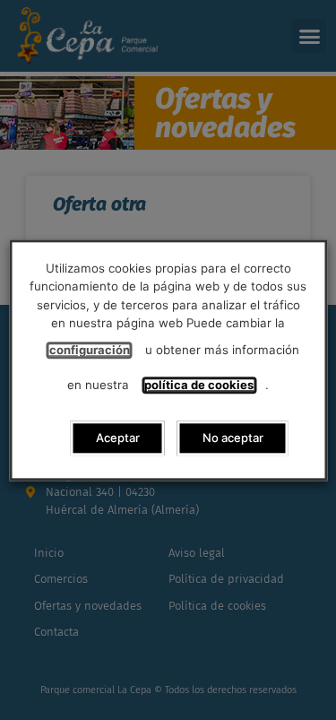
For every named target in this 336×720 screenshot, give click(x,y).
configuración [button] (89, 350)
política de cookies (199, 384)
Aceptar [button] (118, 437)
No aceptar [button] (232, 437)
